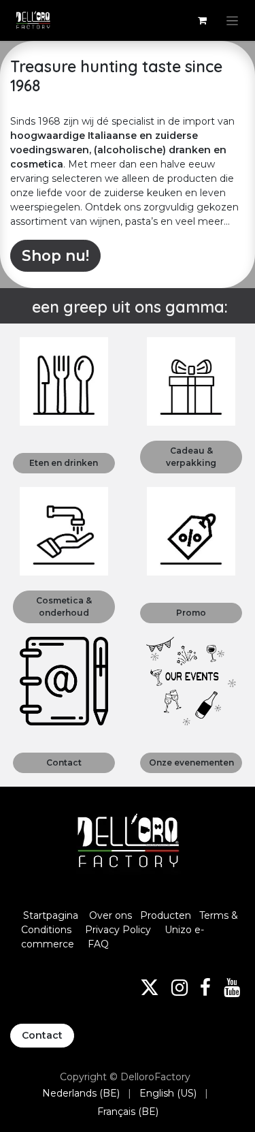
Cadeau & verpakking (191, 456)
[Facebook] (205, 987)
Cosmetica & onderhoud (64, 606)
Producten (165, 915)
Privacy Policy (118, 930)
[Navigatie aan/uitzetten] (232, 20)
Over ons (110, 915)
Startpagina (50, 915)
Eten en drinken (63, 463)
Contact (64, 762)
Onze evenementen (191, 762)
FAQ (98, 944)
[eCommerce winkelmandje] (202, 20)
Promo (191, 613)
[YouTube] (232, 987)
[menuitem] (81, 1093)
